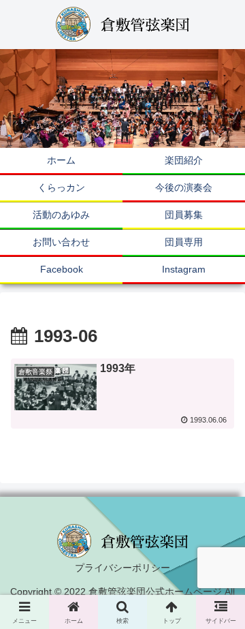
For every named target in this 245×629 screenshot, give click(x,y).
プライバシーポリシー (122, 567)
